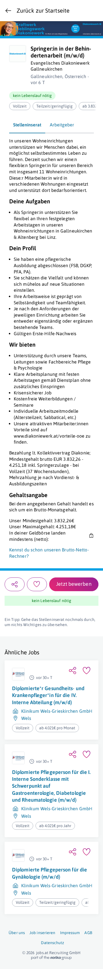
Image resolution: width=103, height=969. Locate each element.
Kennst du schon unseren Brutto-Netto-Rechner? (49, 553)
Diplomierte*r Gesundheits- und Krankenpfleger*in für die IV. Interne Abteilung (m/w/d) (48, 695)
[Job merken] (37, 584)
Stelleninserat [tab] (27, 124)
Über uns (17, 932)
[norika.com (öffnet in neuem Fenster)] (51, 958)
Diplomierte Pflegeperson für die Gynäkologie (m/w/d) (49, 873)
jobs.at (42, 952)
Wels (26, 718)
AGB (88, 932)
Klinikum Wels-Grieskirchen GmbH (56, 711)
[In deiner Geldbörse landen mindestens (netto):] (91, 536)
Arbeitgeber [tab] (62, 124)
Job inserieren (42, 932)
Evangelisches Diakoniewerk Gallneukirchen (60, 66)
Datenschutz (52, 942)
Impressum (70, 932)
